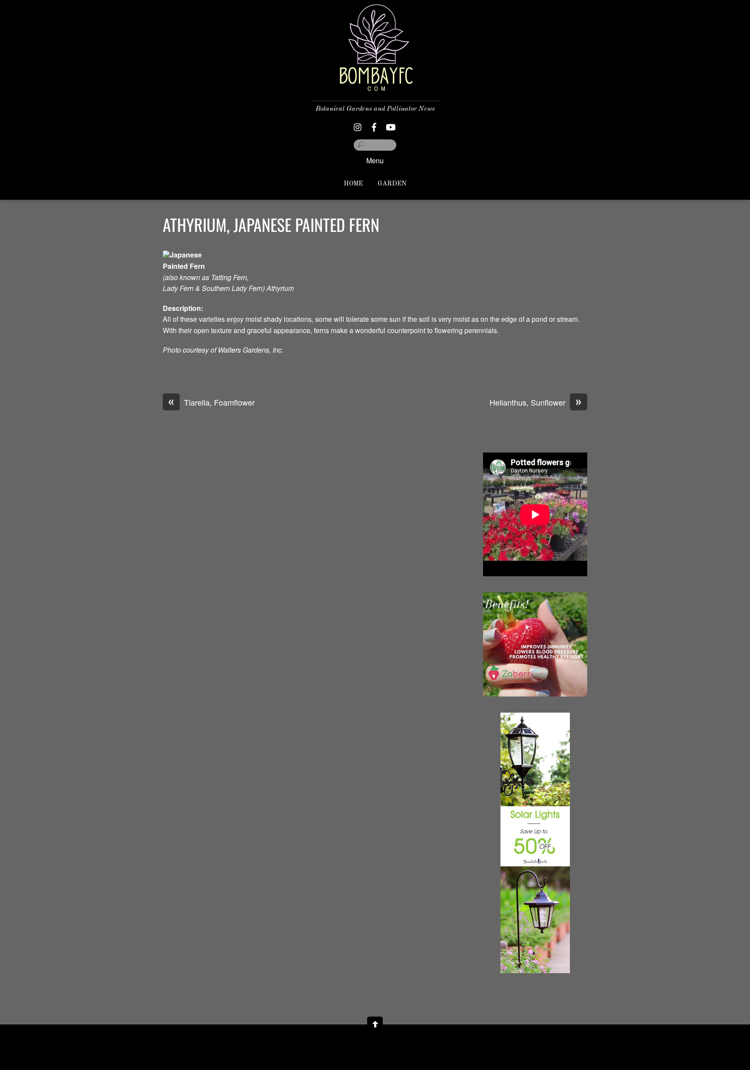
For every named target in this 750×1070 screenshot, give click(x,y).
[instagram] (358, 124)
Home (353, 184)
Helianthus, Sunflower (536, 402)
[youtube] (390, 124)
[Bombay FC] (375, 84)
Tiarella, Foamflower (211, 402)
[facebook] (374, 124)
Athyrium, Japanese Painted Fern (271, 224)
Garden (392, 184)
